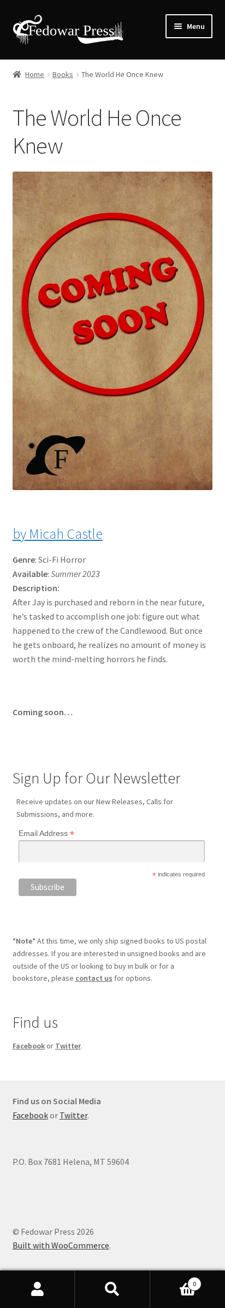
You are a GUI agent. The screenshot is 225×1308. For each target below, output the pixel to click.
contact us (93, 978)
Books (62, 74)
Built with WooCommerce (61, 1245)
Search (112, 1289)
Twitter (68, 1046)
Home (34, 74)
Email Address (46, 833)
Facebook (29, 1046)
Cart (173, 1280)
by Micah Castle (58, 534)
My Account (37, 1289)
